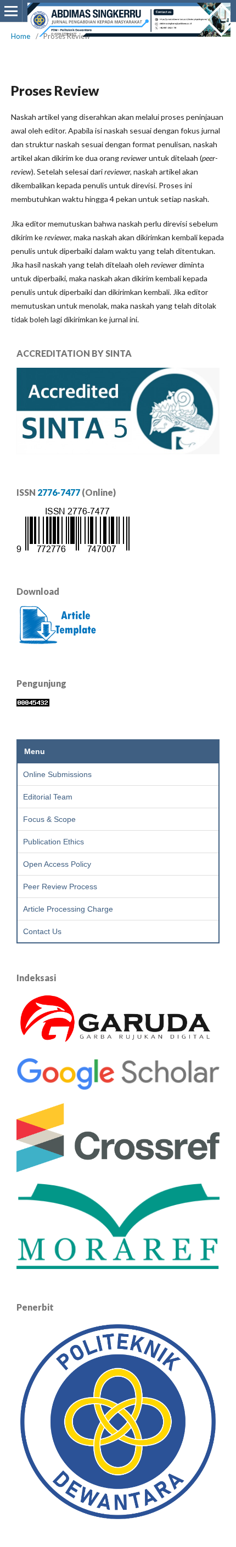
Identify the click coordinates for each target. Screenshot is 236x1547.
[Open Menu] (11, 11)
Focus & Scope (49, 819)
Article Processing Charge (68, 909)
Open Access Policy (57, 864)
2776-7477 (58, 492)
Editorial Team (47, 796)
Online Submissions (57, 774)
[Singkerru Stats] (32, 703)
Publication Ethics (53, 841)
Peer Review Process (60, 886)
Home (20, 36)
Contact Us (42, 931)
